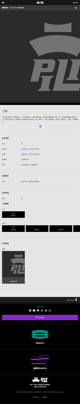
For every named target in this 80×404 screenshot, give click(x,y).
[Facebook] (30, 310)
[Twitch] (50, 310)
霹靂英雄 (5, 8)
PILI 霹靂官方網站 (40, 2)
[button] (75, 2)
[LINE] (38, 310)
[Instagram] (42, 310)
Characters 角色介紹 (17, 8)
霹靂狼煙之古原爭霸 (27, 149)
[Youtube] (34, 310)
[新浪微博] (46, 310)
